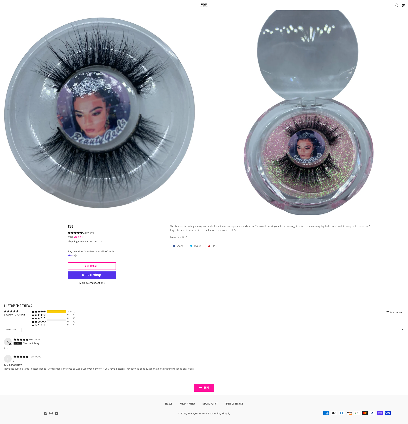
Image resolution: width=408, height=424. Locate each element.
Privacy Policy (188, 403)
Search (169, 403)
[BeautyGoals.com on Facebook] (45, 413)
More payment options (92, 282)
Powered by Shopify (219, 413)
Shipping (73, 241)
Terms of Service (234, 403)
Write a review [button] (394, 312)
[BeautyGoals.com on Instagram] (51, 413)
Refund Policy (210, 403)
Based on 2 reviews (14, 314)
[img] (21, 339)
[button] (75, 232)
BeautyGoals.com (197, 413)
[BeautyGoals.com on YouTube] (56, 413)
